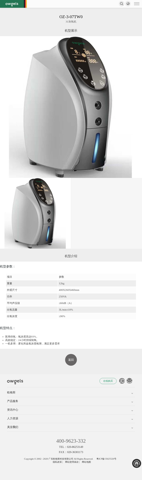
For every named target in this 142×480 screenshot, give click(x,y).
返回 (71, 359)
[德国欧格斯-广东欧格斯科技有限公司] (13, 4)
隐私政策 (57, 462)
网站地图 (86, 462)
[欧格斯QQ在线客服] (136, 463)
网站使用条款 (72, 462)
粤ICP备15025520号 (106, 459)
